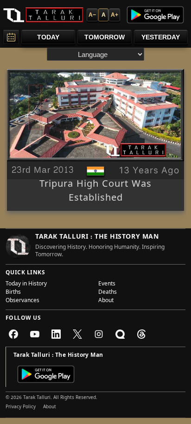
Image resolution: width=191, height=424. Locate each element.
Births (13, 293)
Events (106, 284)
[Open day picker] (11, 37)
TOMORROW (104, 37)
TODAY (48, 37)
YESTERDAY (160, 37)
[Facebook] (13, 334)
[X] (77, 334)
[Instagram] (99, 334)
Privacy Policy (21, 407)
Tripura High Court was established (95, 192)
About (106, 301)
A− (92, 15)
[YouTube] (35, 334)
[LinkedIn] (56, 334)
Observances (22, 301)
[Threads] (141, 334)
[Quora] (120, 334)
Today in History (26, 284)
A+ (114, 15)
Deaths (107, 293)
